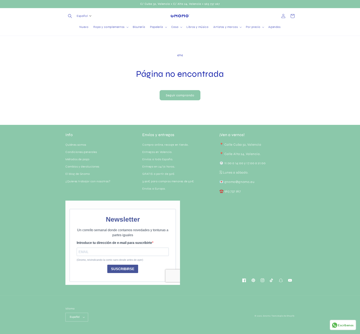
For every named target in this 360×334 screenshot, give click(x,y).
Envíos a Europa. (154, 188)
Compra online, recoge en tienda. (165, 145)
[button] (70, 16)
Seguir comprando (180, 95)
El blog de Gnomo (77, 174)
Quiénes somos (75, 145)
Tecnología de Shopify (283, 316)
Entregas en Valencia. (157, 152)
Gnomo (267, 316)
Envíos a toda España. (157, 159)
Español (75, 317)
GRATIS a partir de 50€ (158, 174)
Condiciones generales (81, 152)
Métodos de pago (77, 159)
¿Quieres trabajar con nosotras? (87, 181)
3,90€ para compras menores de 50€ (168, 181)
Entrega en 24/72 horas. (158, 166)
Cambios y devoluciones (82, 166)
